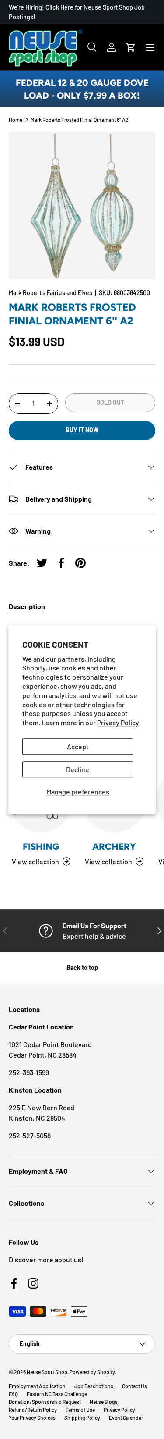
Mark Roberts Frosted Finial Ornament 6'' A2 (80, 119)
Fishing (41, 846)
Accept (78, 746)
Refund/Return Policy (33, 1410)
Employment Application (37, 1386)
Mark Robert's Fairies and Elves (50, 292)
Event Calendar (126, 1417)
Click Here (59, 7)
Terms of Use (80, 1410)
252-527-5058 (30, 1135)
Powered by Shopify (92, 1372)
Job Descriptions (93, 1386)
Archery (114, 846)
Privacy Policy (118, 722)
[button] (130, 47)
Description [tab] (27, 606)
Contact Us (134, 1386)
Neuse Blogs (104, 1402)
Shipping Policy (82, 1417)
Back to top (82, 967)
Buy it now (82, 430)
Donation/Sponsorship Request (45, 1402)
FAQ (13, 1394)
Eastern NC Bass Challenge (57, 1394)
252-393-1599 (29, 1072)
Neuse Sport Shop (47, 1372)
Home (15, 119)
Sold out (110, 402)
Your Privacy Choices (32, 1417)
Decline (77, 769)
